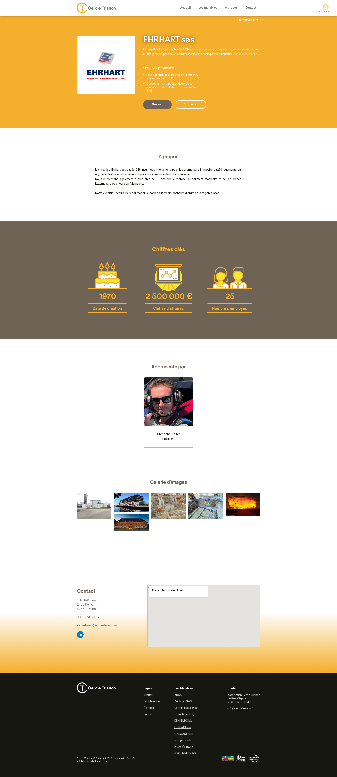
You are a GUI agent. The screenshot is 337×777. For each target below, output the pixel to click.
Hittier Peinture (183, 746)
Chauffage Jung (184, 714)
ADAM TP (180, 694)
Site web (157, 104)
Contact (250, 7)
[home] (96, 8)
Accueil (185, 7)
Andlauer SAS (183, 701)
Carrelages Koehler (186, 707)
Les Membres (152, 701)
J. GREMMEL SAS (185, 753)
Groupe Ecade (183, 740)
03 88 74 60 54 (88, 617)
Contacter (191, 104)
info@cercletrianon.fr (240, 708)
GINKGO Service (183, 733)
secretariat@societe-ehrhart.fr (99, 625)
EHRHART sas (182, 727)
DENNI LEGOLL (183, 720)
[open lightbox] (94, 506)
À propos (231, 7)
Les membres (208, 7)
